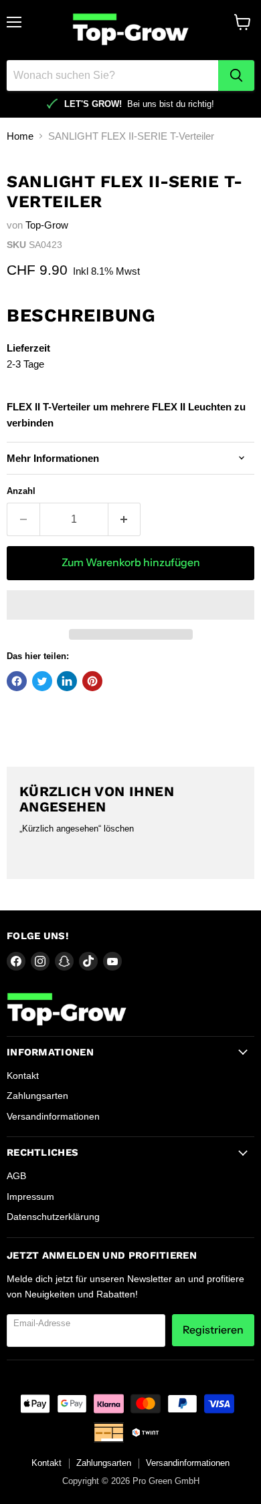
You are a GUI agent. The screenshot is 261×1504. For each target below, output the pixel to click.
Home (20, 136)
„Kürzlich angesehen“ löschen (76, 829)
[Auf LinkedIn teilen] (67, 681)
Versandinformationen (53, 1116)
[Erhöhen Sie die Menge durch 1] (124, 519)
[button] (130, 605)
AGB (16, 1175)
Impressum (30, 1196)
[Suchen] (236, 75)
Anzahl (21, 491)
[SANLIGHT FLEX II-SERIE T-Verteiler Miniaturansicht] (28, 183)
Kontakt (23, 1075)
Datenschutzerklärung (53, 1216)
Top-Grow (46, 225)
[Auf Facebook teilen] (17, 681)
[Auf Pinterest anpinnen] (92, 681)
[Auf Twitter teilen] (42, 681)
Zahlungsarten (37, 1095)
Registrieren (213, 1330)
